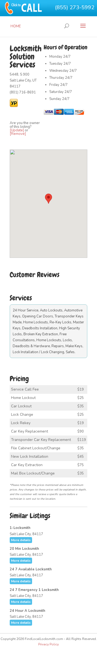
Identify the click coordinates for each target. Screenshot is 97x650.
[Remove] (18, 133)
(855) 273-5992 (74, 7)
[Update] (17, 130)
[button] (48, 198)
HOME (16, 26)
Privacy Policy (48, 644)
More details (21, 540)
